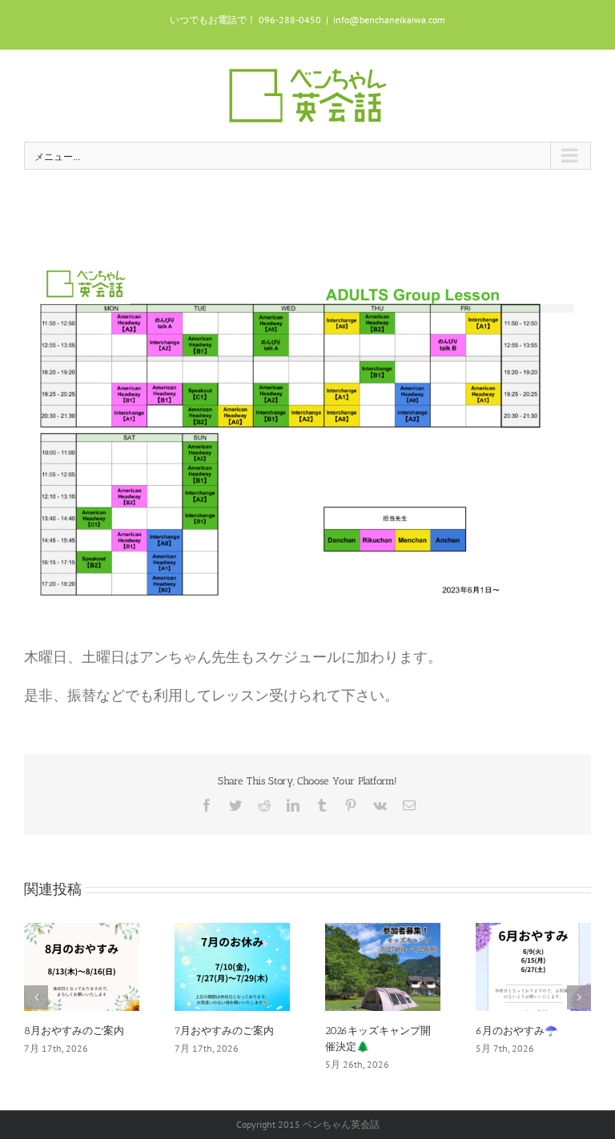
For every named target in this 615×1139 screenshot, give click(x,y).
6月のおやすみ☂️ (516, 1031)
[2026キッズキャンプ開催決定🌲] (382, 965)
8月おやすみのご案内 (74, 1031)
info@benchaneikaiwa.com (389, 20)
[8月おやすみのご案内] (81, 965)
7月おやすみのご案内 (224, 1031)
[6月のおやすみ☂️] (533, 965)
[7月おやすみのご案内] (232, 965)
